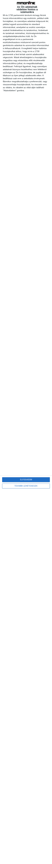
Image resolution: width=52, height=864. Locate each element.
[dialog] (26, 432)
